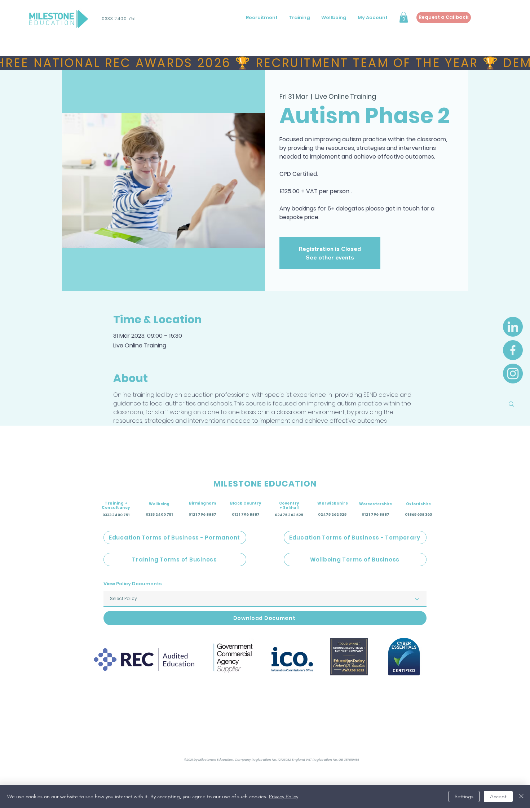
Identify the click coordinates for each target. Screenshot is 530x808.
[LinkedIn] (513, 327)
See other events (330, 257)
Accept (498, 796)
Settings (464, 796)
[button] (403, 17)
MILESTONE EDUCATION (265, 483)
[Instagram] (513, 373)
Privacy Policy (283, 796)
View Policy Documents (132, 583)
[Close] (521, 796)
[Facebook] (513, 350)
